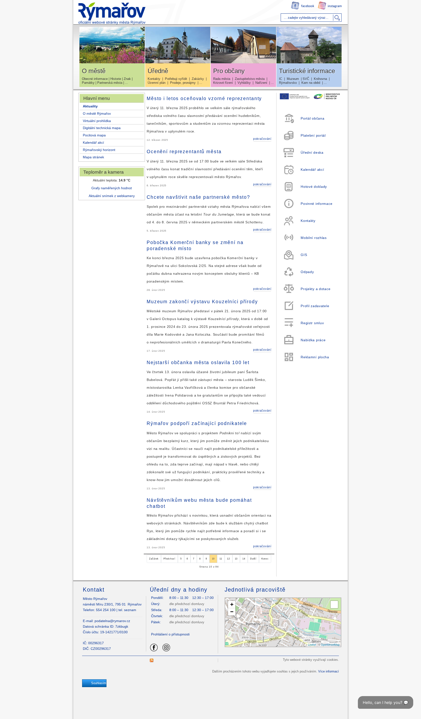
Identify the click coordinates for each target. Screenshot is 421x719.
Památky (88, 83)
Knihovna (320, 79)
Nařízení (261, 83)
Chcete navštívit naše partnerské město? (198, 197)
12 (228, 559)
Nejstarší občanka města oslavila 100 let (198, 362)
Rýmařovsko (288, 83)
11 (221, 559)
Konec (265, 559)
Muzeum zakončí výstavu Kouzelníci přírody (202, 301)
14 (243, 559)
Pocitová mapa (94, 135)
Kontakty (154, 79)
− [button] (231, 612)
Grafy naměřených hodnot (111, 188)
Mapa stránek (93, 157)
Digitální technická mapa (102, 128)
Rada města (221, 79)
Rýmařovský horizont (99, 150)
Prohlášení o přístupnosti (170, 634)
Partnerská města (109, 83)
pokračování (262, 138)
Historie (115, 79)
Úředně (158, 70)
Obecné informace (95, 79)
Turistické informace (307, 70)
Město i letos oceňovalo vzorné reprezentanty (204, 98)
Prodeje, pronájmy (183, 83)
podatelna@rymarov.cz (112, 621)
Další (253, 559)
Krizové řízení (223, 83)
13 (236, 559)
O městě (93, 70)
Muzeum (293, 79)
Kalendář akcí (93, 142)
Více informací (328, 671)
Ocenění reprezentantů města (184, 151)
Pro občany (229, 70)
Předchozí (169, 559)
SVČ (306, 79)
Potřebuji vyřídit (176, 79)
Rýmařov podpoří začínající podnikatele (197, 423)
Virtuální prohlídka (97, 121)
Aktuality (90, 106)
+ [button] (231, 604)
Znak (127, 79)
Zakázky (198, 79)
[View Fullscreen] (334, 604)
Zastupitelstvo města (250, 79)
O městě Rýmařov (97, 113)
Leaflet (312, 644)
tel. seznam (127, 610)
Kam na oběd (310, 83)
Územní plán (156, 83)
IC (280, 79)
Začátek (154, 559)
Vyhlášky (244, 83)
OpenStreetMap (330, 644)
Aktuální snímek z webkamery (112, 196)
